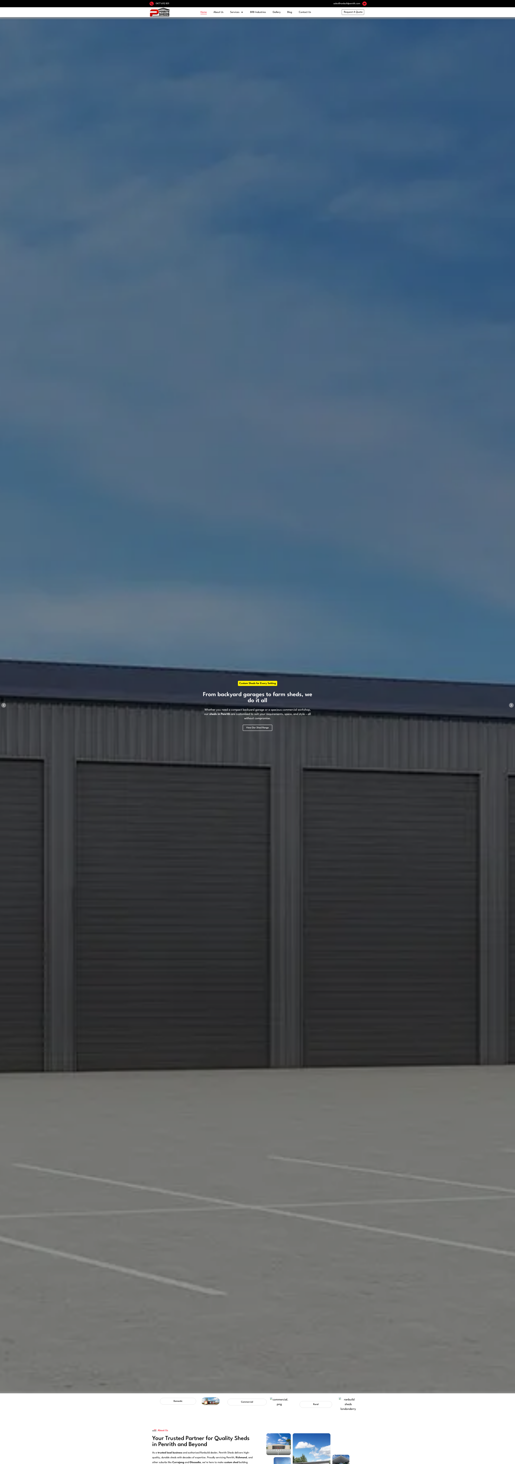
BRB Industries (258, 12)
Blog (289, 12)
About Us (218, 12)
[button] (3, 705)
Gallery (277, 12)
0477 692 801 (162, 3)
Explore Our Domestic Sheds (257, 725)
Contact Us (305, 12)
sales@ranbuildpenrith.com (346, 3)
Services (234, 12)
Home (204, 12)
